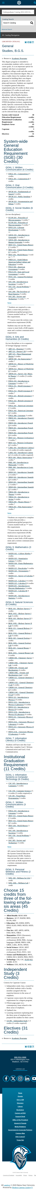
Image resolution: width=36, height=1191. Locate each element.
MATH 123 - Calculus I (17, 581)
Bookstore (20, 1110)
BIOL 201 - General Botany (18, 648)
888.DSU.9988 (20, 1057)
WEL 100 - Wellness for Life (19, 878)
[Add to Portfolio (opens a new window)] (26, 42)
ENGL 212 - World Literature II (20, 391)
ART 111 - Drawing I (16, 349)
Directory (20, 1103)
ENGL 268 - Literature (16, 415)
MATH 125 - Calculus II (17, 583)
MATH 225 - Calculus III (17, 591)
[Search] (31, 22)
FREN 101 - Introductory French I (21, 418)
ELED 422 (29, 960)
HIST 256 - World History (18, 255)
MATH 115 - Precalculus (17, 568)
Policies (30, 1175)
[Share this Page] (28, 42)
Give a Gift (20, 1100)
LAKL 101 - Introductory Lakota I (21, 448)
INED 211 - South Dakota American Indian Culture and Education (19, 262)
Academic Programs (19, 58)
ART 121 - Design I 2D (17, 351)
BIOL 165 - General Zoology (19, 638)
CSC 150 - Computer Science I (19, 791)
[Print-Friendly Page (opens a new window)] (30, 42)
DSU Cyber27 (20, 1137)
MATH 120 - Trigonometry (18, 571)
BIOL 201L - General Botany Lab (21, 653)
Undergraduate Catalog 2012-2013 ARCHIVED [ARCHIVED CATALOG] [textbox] (18, 12)
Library (20, 1106)
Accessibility (19, 1175)
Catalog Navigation (12, 35)
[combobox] (18, 12)
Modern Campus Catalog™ (22, 1187)
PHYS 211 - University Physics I (20, 717)
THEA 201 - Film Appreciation (20, 507)
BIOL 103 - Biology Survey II (19, 618)
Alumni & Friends (20, 1123)
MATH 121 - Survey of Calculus (20, 576)
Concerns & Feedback (8, 1175)
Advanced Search (7, 29)
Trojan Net (20, 1140)
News (20, 1093)
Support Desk (20, 1116)
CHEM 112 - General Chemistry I (21, 678)
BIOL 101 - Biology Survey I (19, 609)
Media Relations (20, 1126)
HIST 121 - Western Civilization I (21, 438)
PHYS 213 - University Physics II (21, 727)
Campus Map (20, 1133)
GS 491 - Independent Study (17, 1021)
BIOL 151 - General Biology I (19, 628)
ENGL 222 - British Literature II (20, 401)
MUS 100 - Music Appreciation (20, 457)
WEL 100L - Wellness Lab (18, 883)
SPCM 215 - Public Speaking (19, 197)
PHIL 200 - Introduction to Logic (20, 467)
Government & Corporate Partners (20, 1130)
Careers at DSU (20, 1113)
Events (20, 1096)
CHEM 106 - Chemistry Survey (20, 658)
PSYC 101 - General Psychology (20, 277)
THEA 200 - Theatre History (19, 502)
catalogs (7, 1185)
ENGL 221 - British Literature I (20, 396)
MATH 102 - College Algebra (19, 554)
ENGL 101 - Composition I (18, 174)
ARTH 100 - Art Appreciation (19, 359)
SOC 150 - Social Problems (18, 287)
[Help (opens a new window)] (33, 42)
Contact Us (20, 1069)
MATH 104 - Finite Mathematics (20, 563)
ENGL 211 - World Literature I (19, 386)
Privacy (25, 1175)
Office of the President (20, 1120)
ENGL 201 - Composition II (18, 179)
